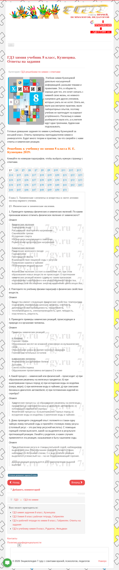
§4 (17, 170)
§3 (10, 170)
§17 (34, 175)
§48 (42, 189)
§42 (73, 184)
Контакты (12, 538)
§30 (57, 180)
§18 (42, 175)
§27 (34, 180)
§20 (57, 175)
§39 (50, 184)
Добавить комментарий (26, 490)
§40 (57, 184)
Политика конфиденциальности (24, 542)
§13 (79, 170)
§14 (11, 175)
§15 (19, 175)
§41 (65, 184)
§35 (19, 184)
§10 (56, 170)
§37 (34, 184)
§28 (42, 180)
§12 (71, 170)
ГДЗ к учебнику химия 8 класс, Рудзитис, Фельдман (39, 528)
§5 (23, 170)
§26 (26, 180)
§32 (73, 180)
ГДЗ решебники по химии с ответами (40, 72)
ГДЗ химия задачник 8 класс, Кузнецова (33, 512)
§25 (19, 180)
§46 (26, 189)
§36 (26, 184)
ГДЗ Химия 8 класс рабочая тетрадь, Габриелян (38, 516)
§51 (65, 189)
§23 (80, 175)
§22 (73, 175)
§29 (50, 180)
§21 (65, 175)
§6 (29, 170)
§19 (50, 175)
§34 (11, 184)
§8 (42, 170)
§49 (50, 189)
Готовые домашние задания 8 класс (23, 475)
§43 (80, 184)
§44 (11, 189)
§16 (26, 175)
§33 (80, 180)
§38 (42, 184)
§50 (57, 189)
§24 (11, 180)
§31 (65, 180)
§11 (63, 170)
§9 (48, 170)
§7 (36, 170)
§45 (19, 189)
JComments (81, 494)
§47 (34, 189)
